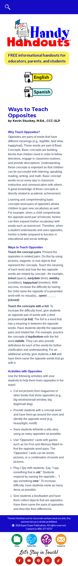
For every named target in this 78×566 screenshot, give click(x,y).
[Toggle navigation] (7, 7)
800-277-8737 (45, 528)
